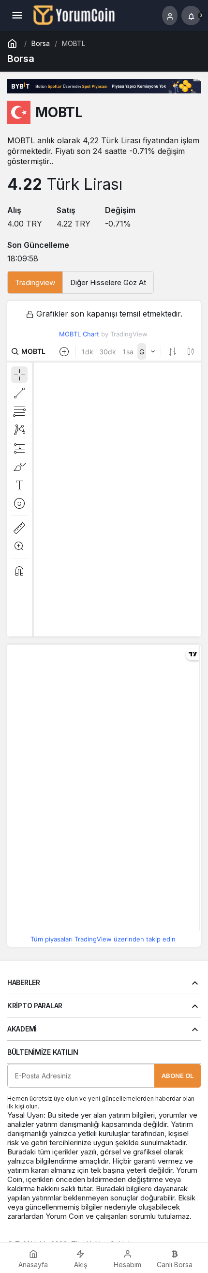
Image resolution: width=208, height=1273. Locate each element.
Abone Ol (177, 1075)
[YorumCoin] (74, 14)
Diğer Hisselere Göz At (108, 282)
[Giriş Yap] (170, 15)
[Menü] (17, 15)
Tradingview (35, 282)
